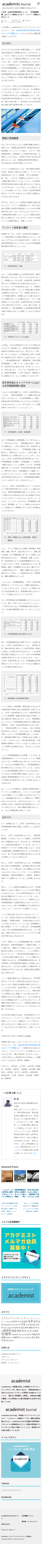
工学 (27, 1324)
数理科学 (17, 1328)
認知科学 (28, 1337)
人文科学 (13, 22)
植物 (31, 1327)
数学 (12, 1328)
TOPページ (5, 1357)
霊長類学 (11, 1340)
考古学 (12, 1337)
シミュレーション (33, 1318)
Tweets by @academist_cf (11, 1490)
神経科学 (36, 1334)
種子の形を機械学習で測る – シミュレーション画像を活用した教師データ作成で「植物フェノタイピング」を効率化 (9, 1208)
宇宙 (23, 1324)
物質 (14, 1330)
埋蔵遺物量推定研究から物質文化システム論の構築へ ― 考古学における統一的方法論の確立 (20, 1195)
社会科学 (19, 22)
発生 (20, 1335)
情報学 (5, 1328)
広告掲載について (27, 1516)
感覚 (9, 1328)
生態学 (35, 1330)
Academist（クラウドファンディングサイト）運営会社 (16, 1536)
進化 (33, 1337)
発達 (23, 1334)
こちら (16, 1147)
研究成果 (27, 21)
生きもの (27, 1330)
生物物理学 (15, 1335)
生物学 (6, 1333)
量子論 (6, 1340)
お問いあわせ (5, 1524)
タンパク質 (5, 1322)
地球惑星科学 (8, 1325)
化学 (30, 1321)
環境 (19, 1330)
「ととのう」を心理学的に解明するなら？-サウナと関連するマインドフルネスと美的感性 (7, 1195)
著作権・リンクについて (10, 1363)
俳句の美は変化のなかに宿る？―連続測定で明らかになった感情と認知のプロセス (33, 1195)
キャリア (6, 22)
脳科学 (17, 1337)
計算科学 (22, 1337)
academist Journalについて (11, 1354)
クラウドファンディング (13, 1318)
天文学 (18, 1324)
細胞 (3, 1337)
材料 (26, 1327)
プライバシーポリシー (9, 1360)
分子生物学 (22, 1321)
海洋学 (35, 1328)
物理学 (7, 1330)
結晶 (7, 1337)
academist (11, 1418)
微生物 (32, 1324)
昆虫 (22, 1327)
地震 (13, 1325)
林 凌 (5, 21)
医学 (35, 1321)
